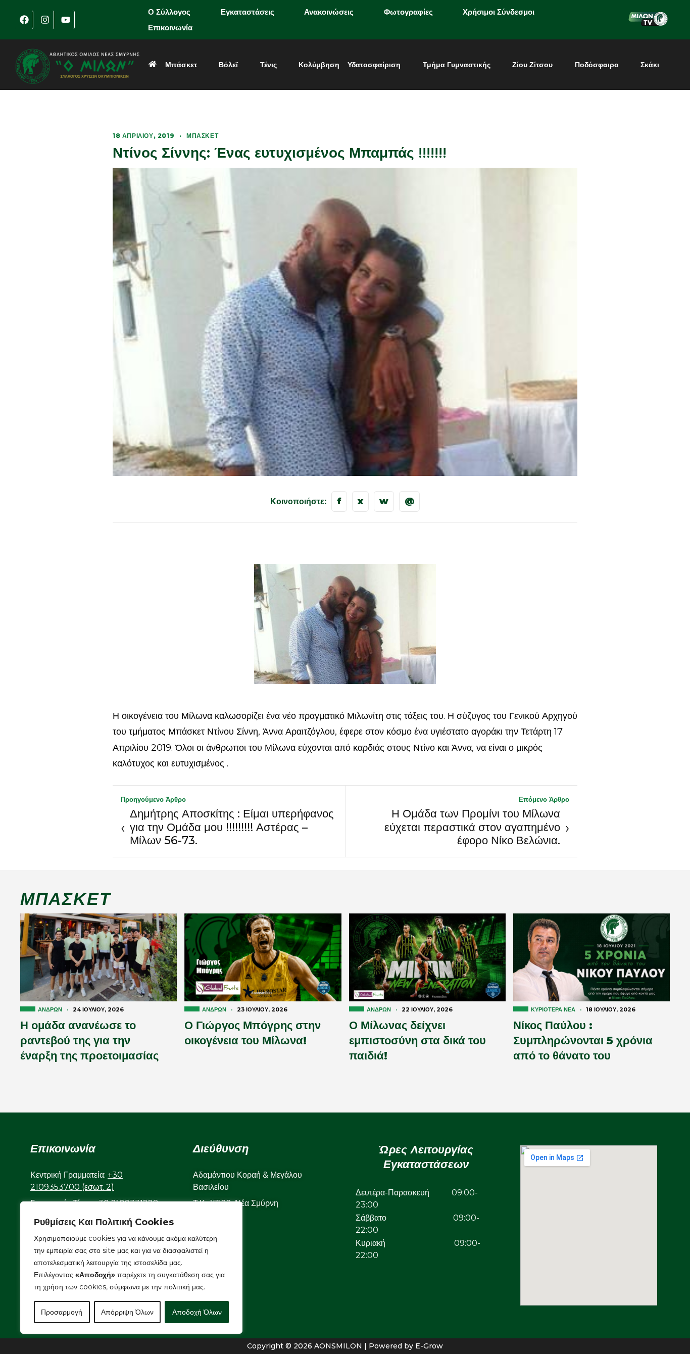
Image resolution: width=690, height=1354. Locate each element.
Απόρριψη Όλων (127, 1312)
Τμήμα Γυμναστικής (456, 64)
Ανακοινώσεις (329, 12)
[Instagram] (45, 20)
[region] (131, 1267)
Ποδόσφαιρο (597, 64)
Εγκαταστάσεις (247, 12)
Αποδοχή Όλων (197, 1312)
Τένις (268, 64)
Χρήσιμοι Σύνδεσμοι (498, 12)
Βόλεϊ (228, 64)
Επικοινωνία (170, 27)
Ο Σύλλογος (169, 12)
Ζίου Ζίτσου (532, 64)
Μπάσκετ (181, 64)
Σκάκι (649, 64)
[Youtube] (66, 20)
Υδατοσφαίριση (374, 64)
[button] (176, 12)
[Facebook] (24, 20)
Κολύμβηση (319, 64)
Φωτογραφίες (408, 12)
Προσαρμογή (61, 1312)
